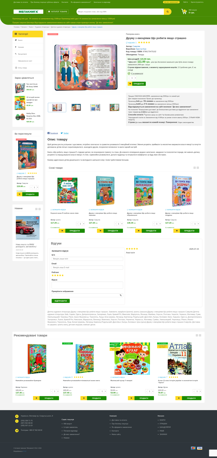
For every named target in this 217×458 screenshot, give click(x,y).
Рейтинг (55, 272)
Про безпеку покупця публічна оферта (45, 2)
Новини (66, 438)
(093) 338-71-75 (27, 421)
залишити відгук (59, 209)
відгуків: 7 (116, 377)
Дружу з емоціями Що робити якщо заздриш (141, 214)
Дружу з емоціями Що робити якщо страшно (25, 177)
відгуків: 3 (21, 377)
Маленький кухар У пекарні (74, 380)
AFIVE (24, 451)
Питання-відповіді (70, 431)
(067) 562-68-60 (27, 423)
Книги (20, 40)
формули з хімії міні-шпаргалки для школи (175, 380)
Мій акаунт (68, 424)
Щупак (118, 387)
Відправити (61, 301)
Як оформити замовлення (122, 427)
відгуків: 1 (22, 173)
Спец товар (22, 68)
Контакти (65, 2)
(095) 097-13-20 (27, 425)
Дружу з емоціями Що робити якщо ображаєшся (103, 214)
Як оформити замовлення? (81, 2)
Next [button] (39, 209)
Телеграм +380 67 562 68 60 (31, 430)
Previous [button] (36, 209)
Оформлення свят (25, 61)
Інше (162, 431)
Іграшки (21, 47)
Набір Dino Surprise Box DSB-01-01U (33, 116)
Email (54, 264)
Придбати (30, 194)
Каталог (59, 12)
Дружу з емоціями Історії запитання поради (179, 214)
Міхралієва (167, 387)
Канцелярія (22, 54)
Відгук (54, 280)
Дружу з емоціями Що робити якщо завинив (65, 214)
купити (23, 387)
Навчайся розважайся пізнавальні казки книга (34, 380)
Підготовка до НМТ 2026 (26, 244)
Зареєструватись (197, 2)
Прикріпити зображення (62, 291)
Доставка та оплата (21, 2)
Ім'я (53, 255)
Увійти (185, 2)
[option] (28, 169)
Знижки (163, 434)
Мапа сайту (116, 434)
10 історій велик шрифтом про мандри (33, 99)
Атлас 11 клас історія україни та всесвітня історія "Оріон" (130, 381)
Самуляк (25, 183)
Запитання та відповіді (102, 2)
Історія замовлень (71, 427)
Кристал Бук (141, 49)
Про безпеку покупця (120, 424)
